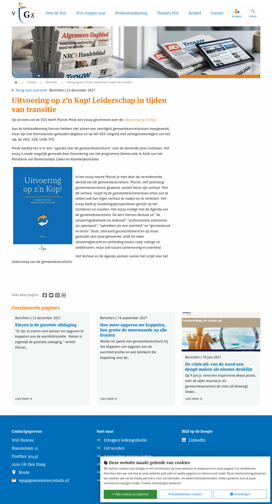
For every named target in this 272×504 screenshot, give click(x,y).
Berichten (51, 82)
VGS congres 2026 (90, 13)
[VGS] (26, 13)
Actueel (194, 13)
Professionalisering (131, 13)
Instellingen (241, 494)
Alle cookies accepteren (132, 494)
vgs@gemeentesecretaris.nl (43, 480)
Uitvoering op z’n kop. (140, 120)
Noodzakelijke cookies (186, 494)
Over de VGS (56, 13)
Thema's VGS (168, 13)
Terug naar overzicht (31, 90)
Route (24, 472)
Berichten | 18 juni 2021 (203, 358)
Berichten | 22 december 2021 (38, 319)
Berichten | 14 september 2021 (123, 319)
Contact (217, 13)
